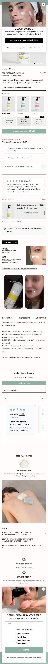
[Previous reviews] (4, 186)
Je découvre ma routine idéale (24, 40)
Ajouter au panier (24, 131)
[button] (5, 69)
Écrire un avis (24, 383)
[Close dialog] (43, 589)
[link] (8, 105)
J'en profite (24, 649)
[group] (24, 209)
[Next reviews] (43, 186)
